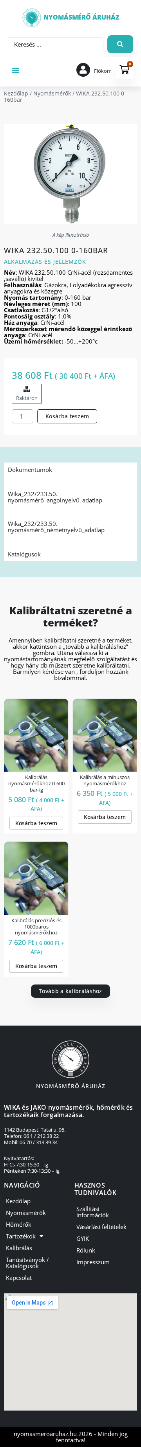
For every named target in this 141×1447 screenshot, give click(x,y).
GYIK (82, 1238)
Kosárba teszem (67, 416)
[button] (16, 70)
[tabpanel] (70, 512)
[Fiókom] (83, 70)
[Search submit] (120, 44)
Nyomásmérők (52, 93)
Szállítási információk (92, 1212)
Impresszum (93, 1262)
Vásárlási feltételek (101, 1227)
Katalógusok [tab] (24, 554)
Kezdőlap (16, 93)
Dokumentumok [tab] (30, 469)
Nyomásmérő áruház (81, 17)
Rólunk (85, 1250)
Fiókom (103, 70)
